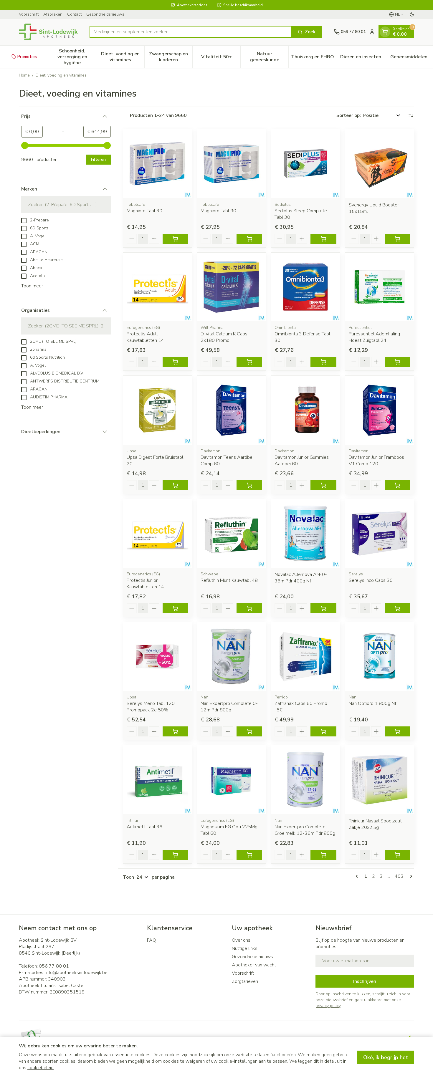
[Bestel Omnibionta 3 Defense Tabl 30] (323, 362)
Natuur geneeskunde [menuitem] (269, 56)
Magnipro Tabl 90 (218, 211)
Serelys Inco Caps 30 (371, 580)
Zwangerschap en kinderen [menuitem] (170, 56)
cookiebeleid (40, 1067)
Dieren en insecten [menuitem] (362, 58)
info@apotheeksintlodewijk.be (76, 972)
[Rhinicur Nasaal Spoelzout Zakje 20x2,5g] (379, 779)
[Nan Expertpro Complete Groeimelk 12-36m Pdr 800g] (305, 779)
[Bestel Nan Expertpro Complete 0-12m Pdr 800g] (249, 731)
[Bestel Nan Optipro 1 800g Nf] (397, 731)
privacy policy (328, 1006)
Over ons (241, 940)
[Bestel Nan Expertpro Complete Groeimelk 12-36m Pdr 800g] (323, 855)
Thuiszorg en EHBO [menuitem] (313, 58)
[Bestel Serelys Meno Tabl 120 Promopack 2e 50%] (175, 731)
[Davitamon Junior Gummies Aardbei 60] (305, 410)
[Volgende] (410, 876)
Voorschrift (29, 14)
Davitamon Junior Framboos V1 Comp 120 (376, 460)
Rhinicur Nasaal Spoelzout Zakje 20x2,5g (375, 824)
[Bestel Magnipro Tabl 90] (249, 239)
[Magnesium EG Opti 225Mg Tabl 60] (231, 779)
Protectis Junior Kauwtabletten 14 (145, 583)
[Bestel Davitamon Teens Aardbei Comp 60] (249, 485)
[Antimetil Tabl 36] (157, 779)
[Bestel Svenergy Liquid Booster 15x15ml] (397, 239)
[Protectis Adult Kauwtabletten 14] (157, 287)
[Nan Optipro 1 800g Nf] (379, 656)
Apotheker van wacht (254, 965)
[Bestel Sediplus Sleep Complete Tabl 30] (323, 239)
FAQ (151, 940)
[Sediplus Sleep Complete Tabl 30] (305, 163)
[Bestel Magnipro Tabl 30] (175, 239)
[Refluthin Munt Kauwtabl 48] (231, 533)
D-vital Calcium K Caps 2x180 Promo (224, 337)
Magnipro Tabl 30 (144, 211)
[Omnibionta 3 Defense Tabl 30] (305, 287)
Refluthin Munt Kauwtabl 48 (229, 580)
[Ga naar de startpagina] (48, 32)
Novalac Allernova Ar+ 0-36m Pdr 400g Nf (301, 577)
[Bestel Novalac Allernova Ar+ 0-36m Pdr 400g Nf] (323, 608)
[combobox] (191, 32)
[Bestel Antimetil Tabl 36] (175, 855)
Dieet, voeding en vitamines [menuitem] (122, 56)
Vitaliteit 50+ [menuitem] (220, 58)
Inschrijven (364, 981)
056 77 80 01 (54, 966)
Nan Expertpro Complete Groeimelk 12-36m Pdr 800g (305, 830)
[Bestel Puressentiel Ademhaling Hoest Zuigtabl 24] (397, 362)
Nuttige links (244, 948)
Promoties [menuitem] (27, 56)
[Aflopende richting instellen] (410, 115)
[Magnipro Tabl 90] (231, 163)
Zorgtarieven (245, 981)
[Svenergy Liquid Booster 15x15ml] (379, 163)
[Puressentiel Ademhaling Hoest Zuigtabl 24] (379, 287)
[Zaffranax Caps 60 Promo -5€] (305, 656)
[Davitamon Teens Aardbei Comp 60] (231, 410)
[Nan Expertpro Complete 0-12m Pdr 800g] (231, 656)
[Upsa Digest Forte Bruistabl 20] (157, 410)
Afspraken (52, 14)
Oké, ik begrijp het (385, 1057)
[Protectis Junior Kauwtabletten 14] (157, 533)
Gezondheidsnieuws (105, 14)
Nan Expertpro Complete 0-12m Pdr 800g (229, 706)
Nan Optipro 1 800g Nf (372, 703)
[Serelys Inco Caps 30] (379, 533)
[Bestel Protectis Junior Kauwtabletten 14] (175, 608)
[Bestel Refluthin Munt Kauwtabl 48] (249, 608)
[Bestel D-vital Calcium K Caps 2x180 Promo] (249, 362)
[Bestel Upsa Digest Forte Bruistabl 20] (175, 485)
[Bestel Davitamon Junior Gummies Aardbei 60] (323, 485)
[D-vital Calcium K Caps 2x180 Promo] (231, 287)
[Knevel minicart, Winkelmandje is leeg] (385, 32)
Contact (74, 14)
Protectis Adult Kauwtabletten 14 (145, 337)
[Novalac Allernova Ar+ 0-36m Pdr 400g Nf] (305, 533)
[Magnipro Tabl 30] (157, 163)
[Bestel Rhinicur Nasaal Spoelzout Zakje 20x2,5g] (397, 855)
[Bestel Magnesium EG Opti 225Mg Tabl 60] (249, 855)
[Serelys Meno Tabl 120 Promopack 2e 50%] (157, 656)
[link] (358, 876)
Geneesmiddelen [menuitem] (411, 58)
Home (24, 75)
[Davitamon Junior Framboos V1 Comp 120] (379, 410)
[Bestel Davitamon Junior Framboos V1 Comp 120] (397, 485)
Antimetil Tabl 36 (144, 827)
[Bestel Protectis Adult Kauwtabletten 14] (175, 362)
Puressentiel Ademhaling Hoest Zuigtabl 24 (374, 337)
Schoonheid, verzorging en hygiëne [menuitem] (76, 56)
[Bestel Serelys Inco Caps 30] (397, 608)
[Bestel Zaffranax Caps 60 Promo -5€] (323, 731)
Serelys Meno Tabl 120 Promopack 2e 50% (151, 706)
